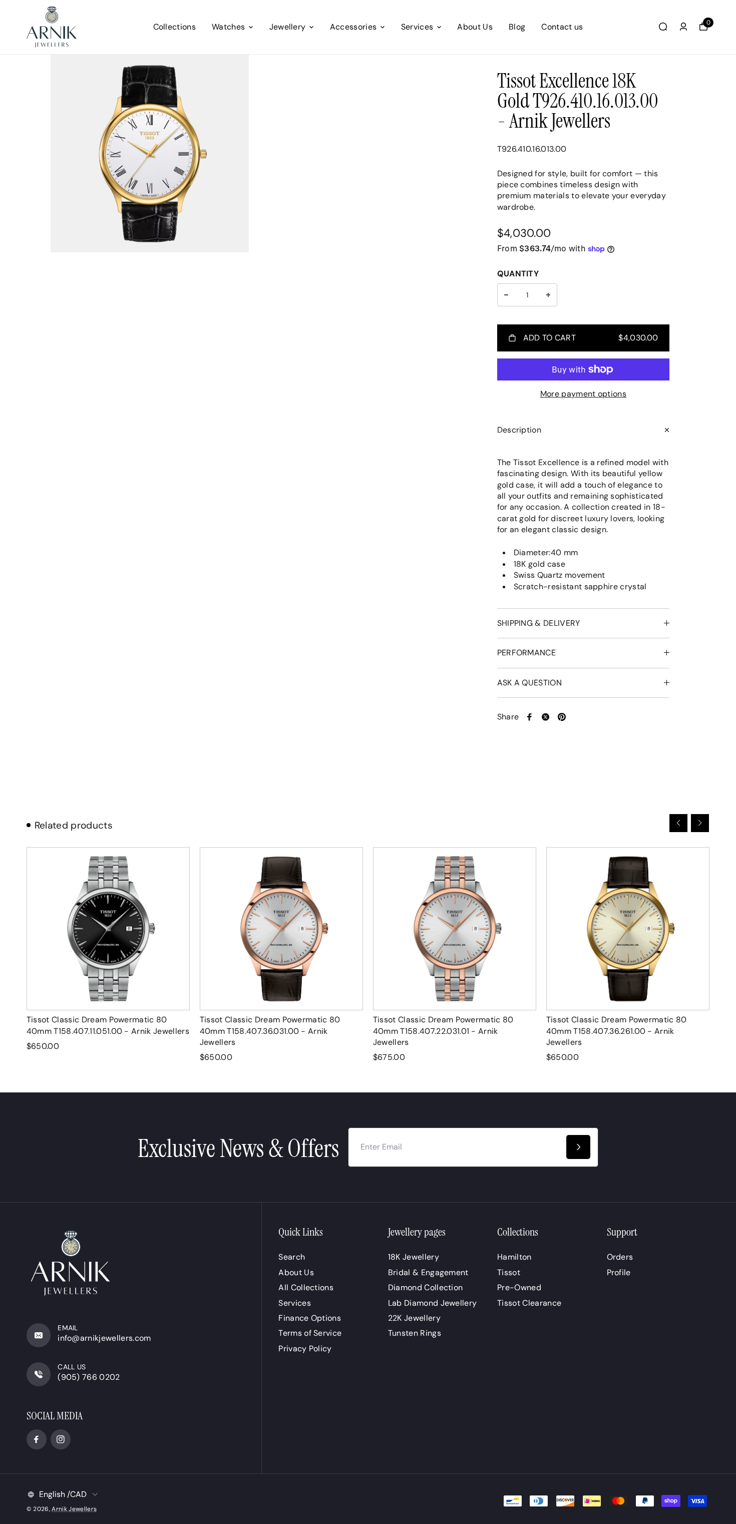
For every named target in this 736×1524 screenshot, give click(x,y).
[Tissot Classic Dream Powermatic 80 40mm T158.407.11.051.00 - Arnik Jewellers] (108, 929)
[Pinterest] (562, 717)
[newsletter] (578, 1147)
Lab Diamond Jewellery (432, 1303)
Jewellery (287, 27)
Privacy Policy (304, 1348)
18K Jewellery (413, 1257)
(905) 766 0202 (89, 1377)
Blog (517, 27)
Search (291, 1257)
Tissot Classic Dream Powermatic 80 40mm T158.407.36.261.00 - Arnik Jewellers (616, 1030)
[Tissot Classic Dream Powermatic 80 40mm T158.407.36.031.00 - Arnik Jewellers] (281, 929)
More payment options (583, 394)
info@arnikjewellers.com (104, 1338)
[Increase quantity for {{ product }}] (548, 295)
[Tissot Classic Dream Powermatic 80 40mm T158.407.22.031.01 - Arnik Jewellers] (455, 929)
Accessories (353, 27)
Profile (619, 1272)
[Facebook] (530, 717)
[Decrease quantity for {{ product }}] (506, 295)
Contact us (562, 27)
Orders (620, 1257)
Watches (228, 27)
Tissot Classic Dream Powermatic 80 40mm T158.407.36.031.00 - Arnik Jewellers (270, 1030)
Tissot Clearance (529, 1303)
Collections (174, 27)
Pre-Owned (519, 1287)
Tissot (508, 1272)
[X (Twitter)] (546, 717)
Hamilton (514, 1257)
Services (417, 27)
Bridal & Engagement (428, 1272)
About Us (475, 27)
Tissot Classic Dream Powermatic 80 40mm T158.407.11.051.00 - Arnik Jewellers (108, 1025)
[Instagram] (61, 1439)
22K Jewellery (414, 1318)
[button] (678, 823)
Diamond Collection (425, 1287)
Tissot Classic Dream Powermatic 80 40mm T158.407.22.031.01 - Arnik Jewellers (443, 1030)
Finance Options (309, 1318)
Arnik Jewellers (74, 1509)
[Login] (683, 27)
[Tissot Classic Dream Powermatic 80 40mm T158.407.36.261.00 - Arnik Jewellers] (628, 929)
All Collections (305, 1287)
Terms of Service (309, 1333)
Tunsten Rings (414, 1333)
